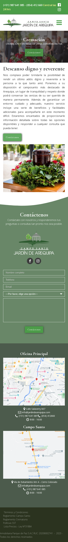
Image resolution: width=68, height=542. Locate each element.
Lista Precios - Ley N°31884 (18, 526)
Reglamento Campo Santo (16, 515)
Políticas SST (9, 522)
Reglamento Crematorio (15, 519)
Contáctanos (34, 52)
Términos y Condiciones (16, 512)
